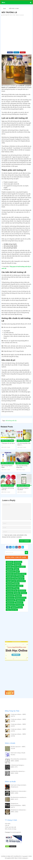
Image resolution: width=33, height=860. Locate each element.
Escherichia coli (21, 581)
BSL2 (17, 571)
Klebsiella (16, 583)
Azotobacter (10, 569)
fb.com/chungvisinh (16, 832)
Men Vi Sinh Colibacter (21, 858)
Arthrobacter (17, 564)
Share (10, 52)
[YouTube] (19, 547)
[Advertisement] (16, 33)
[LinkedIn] (10, 547)
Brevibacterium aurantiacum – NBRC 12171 (19, 798)
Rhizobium (18, 595)
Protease (24, 593)
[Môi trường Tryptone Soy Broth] (24, 480)
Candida (17, 574)
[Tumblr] (16, 547)
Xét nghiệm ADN (9, 858)
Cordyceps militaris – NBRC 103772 (18, 715)
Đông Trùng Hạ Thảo (12, 609)
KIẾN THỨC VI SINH (14, 8)
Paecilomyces (21, 590)
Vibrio (8, 607)
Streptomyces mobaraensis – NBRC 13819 (19, 810)
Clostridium (20, 576)
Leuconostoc (10, 588)
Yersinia (20, 607)
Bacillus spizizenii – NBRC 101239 (18, 747)
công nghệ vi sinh (11, 581)
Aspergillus (9, 566)
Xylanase (14, 607)
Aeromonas (9, 564)
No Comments (20, 15)
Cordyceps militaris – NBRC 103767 (18, 725)
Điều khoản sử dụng (10, 829)
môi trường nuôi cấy (11, 420)
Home (4, 8)
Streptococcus (10, 602)
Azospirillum (22, 566)
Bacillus (16, 569)
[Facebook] (7, 547)
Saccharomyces (10, 600)
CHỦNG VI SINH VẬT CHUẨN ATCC (11, 856)
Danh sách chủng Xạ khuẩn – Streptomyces (19, 786)
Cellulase (23, 574)
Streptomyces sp (11, 605)
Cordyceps (9, 578)
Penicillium (17, 593)
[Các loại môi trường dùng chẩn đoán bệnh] (23, 457)
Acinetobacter (18, 562)
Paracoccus (9, 593)
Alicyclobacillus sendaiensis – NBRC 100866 (19, 759)
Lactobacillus (19, 585)
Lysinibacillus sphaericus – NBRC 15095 (18, 772)
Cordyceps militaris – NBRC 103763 (18, 730)
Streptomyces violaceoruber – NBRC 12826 (19, 792)
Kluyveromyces (10, 585)
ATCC (15, 566)
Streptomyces (19, 602)
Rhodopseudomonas (20, 597)
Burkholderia (10, 574)
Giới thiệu (7, 823)
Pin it (23, 52)
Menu (3, 2)
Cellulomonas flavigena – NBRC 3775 (18, 766)
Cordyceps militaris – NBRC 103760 (18, 735)
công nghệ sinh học (18, 578)
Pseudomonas (10, 595)
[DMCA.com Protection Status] (9, 695)
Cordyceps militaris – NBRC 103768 (18, 720)
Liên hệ (7, 825)
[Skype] (22, 547)
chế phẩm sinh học (11, 576)
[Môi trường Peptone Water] (8, 457)
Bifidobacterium (10, 571)
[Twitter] (13, 547)
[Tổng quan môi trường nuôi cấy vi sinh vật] (8, 480)
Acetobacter (10, 562)
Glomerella (9, 583)
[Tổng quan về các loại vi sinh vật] (8, 435)
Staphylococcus (20, 600)
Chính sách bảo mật (10, 827)
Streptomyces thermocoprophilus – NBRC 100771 (18, 805)
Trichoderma (20, 605)
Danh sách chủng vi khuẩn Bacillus (18, 753)
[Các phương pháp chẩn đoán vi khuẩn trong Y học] (24, 435)
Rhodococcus (10, 597)
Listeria (16, 588)
